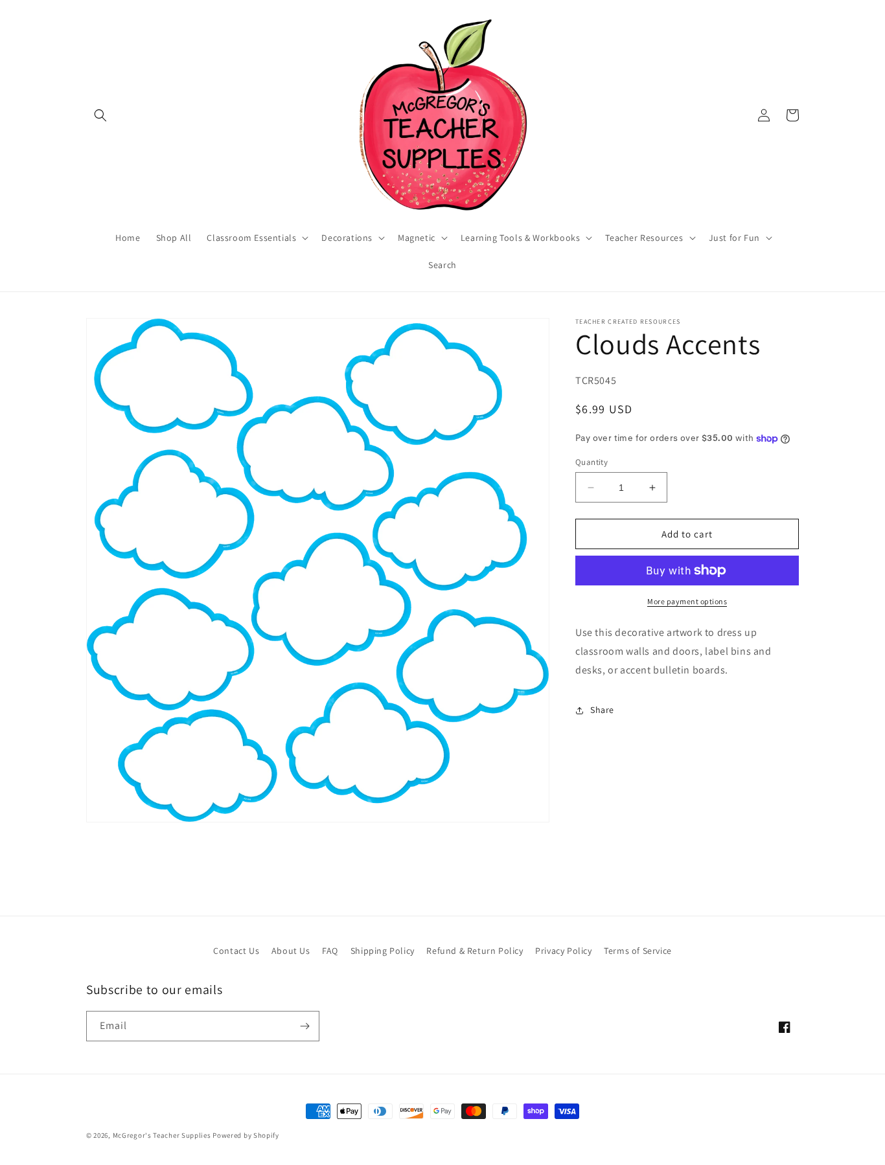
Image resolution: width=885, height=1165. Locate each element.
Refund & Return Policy (474, 950)
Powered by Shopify (246, 1135)
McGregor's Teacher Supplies (162, 1135)
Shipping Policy (383, 950)
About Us (290, 950)
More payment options (687, 601)
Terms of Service (638, 950)
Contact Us (236, 950)
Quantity (591, 462)
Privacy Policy (563, 950)
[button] (100, 115)
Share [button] (602, 710)
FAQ (330, 950)
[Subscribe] (304, 1026)
